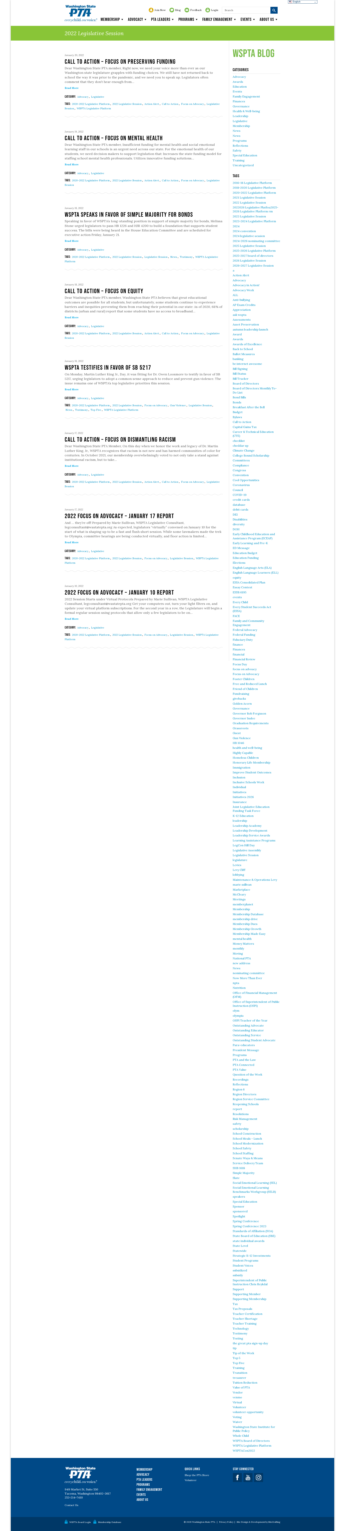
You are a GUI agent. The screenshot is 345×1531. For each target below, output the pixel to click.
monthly (238, 948)
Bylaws (237, 417)
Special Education (245, 155)
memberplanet (243, 904)
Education (240, 86)
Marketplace (241, 889)
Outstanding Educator (248, 1030)
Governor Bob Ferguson (249, 713)
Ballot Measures (244, 354)
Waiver (237, 1422)
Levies (237, 865)
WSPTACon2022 (244, 1450)
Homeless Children (246, 757)
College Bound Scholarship (251, 455)
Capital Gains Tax (245, 427)
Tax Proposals (242, 1309)
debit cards (240, 509)
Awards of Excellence (247, 344)
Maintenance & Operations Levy (255, 879)
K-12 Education (243, 816)
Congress (239, 470)
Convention (241, 475)
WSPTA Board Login (80, 1522)
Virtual (237, 1402)
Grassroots (241, 728)
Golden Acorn (242, 703)
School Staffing (243, 1153)
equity (237, 577)
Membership (110, 19)
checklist (239, 441)
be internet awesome (247, 364)
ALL (235, 295)
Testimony (186, 257)
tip (234, 1348)
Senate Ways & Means (248, 1158)
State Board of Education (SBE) (254, 1236)
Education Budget (245, 553)
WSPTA (81, 13)
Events (246, 19)
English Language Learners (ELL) (255, 572)
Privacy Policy (226, 1522)
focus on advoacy (245, 669)
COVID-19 (240, 495)
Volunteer (239, 1407)
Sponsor (238, 1206)
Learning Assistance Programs (254, 840)
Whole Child (241, 1435)
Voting (237, 1417)
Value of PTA (241, 1387)
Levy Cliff (239, 870)
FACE (236, 616)
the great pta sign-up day (250, 1343)
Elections (239, 562)
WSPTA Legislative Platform (94, 108)
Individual (239, 787)
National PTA (242, 958)
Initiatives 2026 (243, 797)
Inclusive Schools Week (248, 782)
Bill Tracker (241, 378)
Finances (239, 101)
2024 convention (244, 231)
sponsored (240, 1211)
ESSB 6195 (239, 592)
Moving (238, 953)
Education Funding (246, 558)
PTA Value (239, 1069)
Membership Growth (247, 929)
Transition (240, 1372)
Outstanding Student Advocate (254, 1040)
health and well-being (247, 748)
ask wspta (239, 315)
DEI (235, 514)
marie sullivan (242, 884)
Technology (241, 1328)
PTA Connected (243, 1065)
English (296, 1)
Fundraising (241, 693)
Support (238, 1289)
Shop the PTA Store (197, 1475)
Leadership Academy (247, 825)
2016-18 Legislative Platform (252, 183)
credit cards (241, 499)
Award (237, 334)
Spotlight (239, 1216)
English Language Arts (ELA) (252, 567)
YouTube (247, 1477)
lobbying (238, 874)
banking (238, 359)
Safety (237, 150)
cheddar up (240, 445)
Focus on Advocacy (192, 104)
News (174, 257)
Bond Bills (239, 397)
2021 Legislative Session (249, 197)
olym (236, 1010)
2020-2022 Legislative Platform (91, 104)
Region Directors (244, 1094)
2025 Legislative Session (249, 246)
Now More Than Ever (247, 978)
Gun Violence (178, 405)
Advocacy (135, 19)
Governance (241, 106)
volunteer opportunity (248, 1412)
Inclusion (239, 777)
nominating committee (249, 973)
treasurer (239, 1377)
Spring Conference (246, 1221)
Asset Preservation (246, 324)
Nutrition (239, 988)
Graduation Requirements (251, 723)
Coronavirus (241, 485)
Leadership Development (250, 830)
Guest (237, 733)
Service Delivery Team (248, 1163)
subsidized (240, 1270)
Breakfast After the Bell (249, 407)
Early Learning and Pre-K (250, 543)
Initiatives (239, 792)
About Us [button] (267, 19)
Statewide (240, 1251)
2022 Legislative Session (127, 104)
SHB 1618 (239, 1168)
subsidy (238, 1275)
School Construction (247, 1133)
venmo (237, 1397)
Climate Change (243, 450)
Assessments (242, 319)
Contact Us (71, 1505)
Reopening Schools (246, 1104)
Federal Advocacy (245, 630)
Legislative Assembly (247, 850)
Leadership (240, 116)
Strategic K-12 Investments (252, 1255)
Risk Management (245, 1119)
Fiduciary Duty (243, 639)
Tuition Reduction (245, 1382)
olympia (238, 1015)
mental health (242, 939)
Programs (186, 19)
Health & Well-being (246, 111)
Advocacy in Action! (246, 285)
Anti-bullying (241, 300)
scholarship (241, 1128)
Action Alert (152, 104)
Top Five (96, 409)
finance (238, 644)
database (239, 504)
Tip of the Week (243, 1353)
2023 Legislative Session (249, 216)
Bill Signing (240, 369)
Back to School (243, 349)
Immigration (241, 767)
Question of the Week (247, 1074)
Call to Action (170, 104)
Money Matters (243, 943)
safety (237, 1123)
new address (241, 963)
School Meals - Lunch (247, 1138)
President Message (246, 1050)
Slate (236, 1178)
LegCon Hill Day (244, 845)
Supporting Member (247, 1294)
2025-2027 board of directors (253, 255)
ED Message (241, 548)
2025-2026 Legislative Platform (254, 250)
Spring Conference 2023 (249, 1226)
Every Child (240, 602)
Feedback (196, 10)
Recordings (241, 1079)
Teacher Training (245, 1323)
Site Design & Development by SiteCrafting (258, 1522)
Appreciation (242, 309)
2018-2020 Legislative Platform (254, 187)
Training (239, 160)
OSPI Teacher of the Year (250, 1020)
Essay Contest (242, 587)
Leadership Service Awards (251, 835)
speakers (239, 1196)
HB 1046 (238, 743)
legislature (240, 860)
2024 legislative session (249, 236)
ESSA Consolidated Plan (249, 582)
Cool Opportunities (246, 480)
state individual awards (248, 1241)
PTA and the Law (244, 1060)
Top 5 (236, 1358)
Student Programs (245, 1260)
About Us (142, 1500)
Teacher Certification (247, 1314)
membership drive (245, 919)
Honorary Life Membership (251, 762)
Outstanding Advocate (248, 1025)
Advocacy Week (243, 290)
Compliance (241, 465)
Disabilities (240, 519)
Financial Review (244, 659)
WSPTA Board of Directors (251, 1440)
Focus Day (240, 664)
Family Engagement (217, 19)
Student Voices (243, 1265)
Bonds (237, 402)
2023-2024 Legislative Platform (254, 221)
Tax (235, 1304)
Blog (178, 10)
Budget (238, 412)
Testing (238, 1338)
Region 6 (239, 1089)
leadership (240, 820)
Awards (238, 81)
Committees (241, 460)
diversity (239, 524)
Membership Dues (245, 924)
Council (238, 490)
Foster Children (243, 679)
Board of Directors (246, 383)
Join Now (160, 10)
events (237, 597)
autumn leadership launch (250, 329)
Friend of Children (245, 689)
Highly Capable (243, 753)
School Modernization (248, 1143)
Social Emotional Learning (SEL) (255, 1183)
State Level (240, 1246)
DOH (236, 529)
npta (236, 983)
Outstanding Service (247, 1035)
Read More (72, 88)
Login (214, 10)
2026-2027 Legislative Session (253, 265)
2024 (236, 226)
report (237, 1109)
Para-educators (244, 1045)
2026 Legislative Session (249, 260)
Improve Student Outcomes (252, 772)
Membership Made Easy (249, 934)
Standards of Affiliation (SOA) (253, 1231)
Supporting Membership (249, 1299)
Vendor (238, 1392)
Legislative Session (156, 257)
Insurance (240, 802)
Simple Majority (243, 1173)
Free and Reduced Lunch (250, 684)
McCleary (239, 894)
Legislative (97, 96)
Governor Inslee (244, 718)
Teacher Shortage (245, 1318)
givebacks (239, 698)
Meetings (239, 899)
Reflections (240, 145)
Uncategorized (243, 165)
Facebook (237, 1477)
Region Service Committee (251, 1099)
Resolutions (241, 1114)
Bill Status (239, 373)
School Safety (242, 1148)
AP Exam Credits (244, 305)
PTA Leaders (160, 19)
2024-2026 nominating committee (256, 241)
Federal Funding (244, 634)
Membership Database (248, 914)
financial (238, 654)
